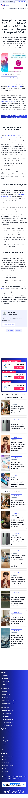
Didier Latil (4, 74)
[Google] (5, 791)
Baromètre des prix (7, 722)
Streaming (4, 684)
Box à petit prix (6, 694)
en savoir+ (23, 394)
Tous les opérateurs (7, 750)
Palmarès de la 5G (7, 725)
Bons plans (18, 330)
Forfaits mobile (6, 678)
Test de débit (5, 716)
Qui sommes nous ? (7, 757)
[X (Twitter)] (8, 791)
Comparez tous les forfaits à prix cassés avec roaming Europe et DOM (14, 116)
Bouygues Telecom (7, 732)
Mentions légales (6, 762)
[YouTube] (15, 791)
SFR (3, 738)
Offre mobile (10, 330)
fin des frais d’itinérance (8, 101)
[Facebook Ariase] (12, 791)
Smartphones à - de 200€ (9, 700)
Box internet (5, 675)
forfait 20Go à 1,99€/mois (15, 86)
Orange (4, 744)
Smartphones (5, 681)
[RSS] (23, 791)
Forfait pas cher (6, 697)
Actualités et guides (7, 710)
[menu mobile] (26, 5)
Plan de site (5, 771)
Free (3, 735)
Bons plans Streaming (8, 703)
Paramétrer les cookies (14, 778)
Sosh (3, 747)
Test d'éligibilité (6, 713)
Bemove (23, 776)
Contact (4, 759)
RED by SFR (5, 741)
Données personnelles (8, 765)
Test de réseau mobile (8, 719)
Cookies (4, 768)
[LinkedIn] (19, 791)
